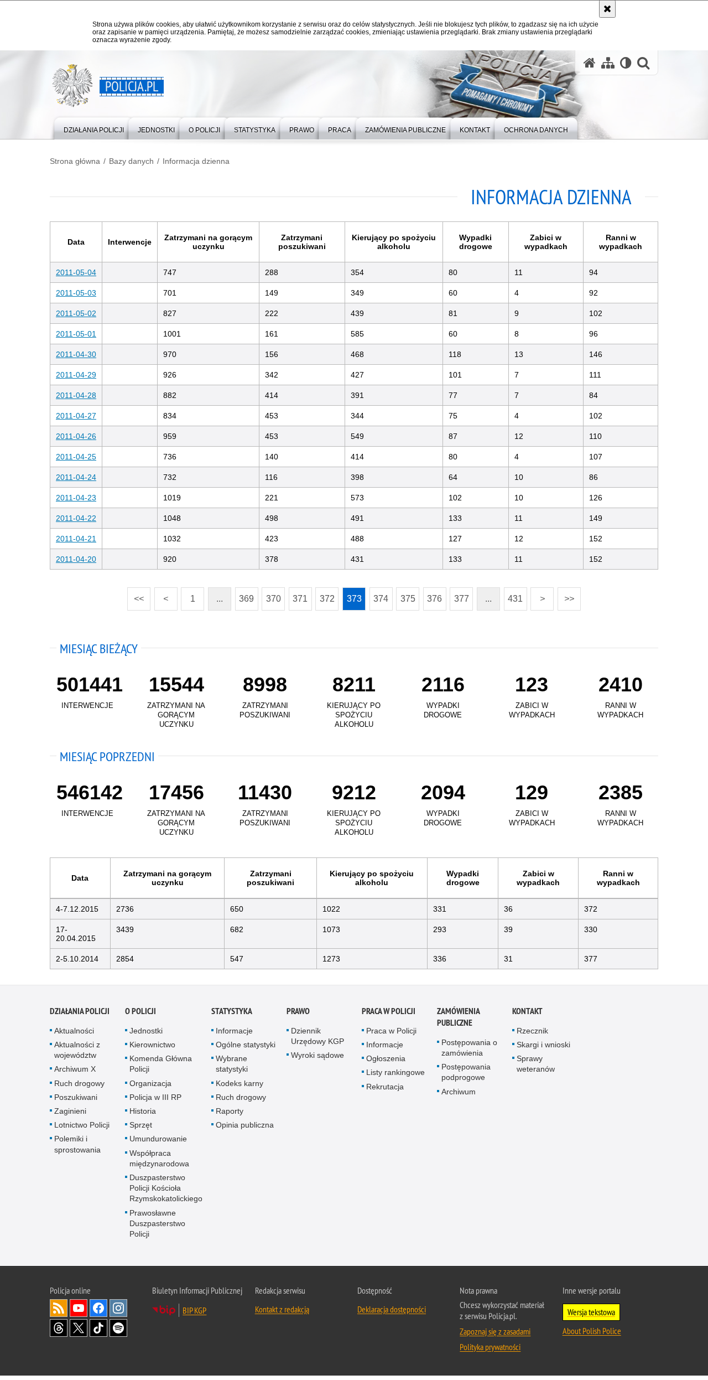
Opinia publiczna (245, 1124)
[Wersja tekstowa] (626, 63)
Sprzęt (140, 1124)
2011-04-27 (76, 415)
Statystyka (231, 1011)
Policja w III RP (155, 1097)
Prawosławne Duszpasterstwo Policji (157, 1223)
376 (432, 595)
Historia (142, 1111)
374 (379, 595)
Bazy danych (131, 161)
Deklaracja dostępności (391, 1309)
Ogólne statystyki (245, 1044)
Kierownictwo (152, 1044)
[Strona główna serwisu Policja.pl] (590, 63)
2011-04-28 (76, 395)
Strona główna (75, 161)
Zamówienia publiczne (458, 1016)
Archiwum (458, 1091)
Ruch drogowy (79, 1083)
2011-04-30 (76, 354)
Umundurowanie (158, 1138)
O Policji (140, 1011)
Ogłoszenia (385, 1058)
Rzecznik (532, 1030)
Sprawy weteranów (536, 1063)
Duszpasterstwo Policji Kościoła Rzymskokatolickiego (165, 1188)
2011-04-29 (76, 374)
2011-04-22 (76, 518)
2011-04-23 (76, 497)
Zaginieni (70, 1111)
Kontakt (527, 1011)
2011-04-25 (76, 456)
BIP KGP (194, 1310)
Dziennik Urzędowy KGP (317, 1036)
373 (352, 595)
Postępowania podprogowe (466, 1072)
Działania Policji (80, 1011)
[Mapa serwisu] (608, 63)
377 (459, 595)
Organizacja (150, 1083)
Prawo (298, 1011)
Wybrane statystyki (232, 1063)
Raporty (229, 1111)
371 (298, 595)
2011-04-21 (76, 538)
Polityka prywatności (490, 1346)
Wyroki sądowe (317, 1055)
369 (244, 595)
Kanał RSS (58, 1308)
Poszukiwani (75, 1097)
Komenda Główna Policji (160, 1063)
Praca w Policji (388, 1011)
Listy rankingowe (395, 1072)
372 (325, 595)
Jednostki (146, 1030)
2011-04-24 (76, 477)
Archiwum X (75, 1068)
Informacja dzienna (196, 161)
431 (513, 595)
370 (271, 595)
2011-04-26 (76, 436)
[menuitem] (94, 127)
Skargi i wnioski (543, 1044)
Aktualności (74, 1030)
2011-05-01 (76, 333)
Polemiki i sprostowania (77, 1144)
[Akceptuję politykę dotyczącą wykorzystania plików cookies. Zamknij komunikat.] (607, 9)
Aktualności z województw (77, 1049)
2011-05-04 (76, 272)
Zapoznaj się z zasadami (495, 1331)
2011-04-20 (76, 559)
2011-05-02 (76, 313)
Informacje (234, 1030)
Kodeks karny (239, 1083)
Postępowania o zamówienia (469, 1047)
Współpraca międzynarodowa (159, 1158)
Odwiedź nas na (78, 1308)
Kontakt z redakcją (282, 1309)
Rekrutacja (385, 1086)
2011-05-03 (76, 292)
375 (405, 595)
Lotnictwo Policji (82, 1124)
